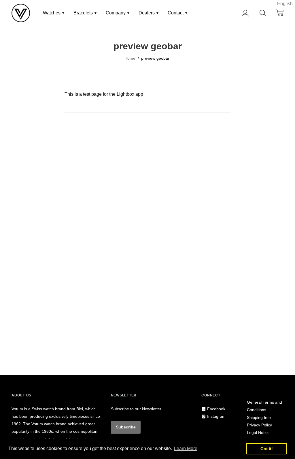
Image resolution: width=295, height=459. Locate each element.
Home (129, 58)
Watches (52, 12)
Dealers (147, 12)
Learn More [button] (185, 448)
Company (116, 12)
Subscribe (126, 427)
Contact (176, 12)
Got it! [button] (266, 448)
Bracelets (83, 12)
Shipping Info (259, 417)
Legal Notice (258, 432)
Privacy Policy (259, 425)
